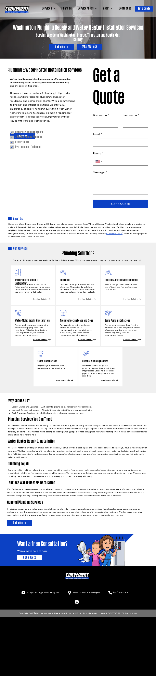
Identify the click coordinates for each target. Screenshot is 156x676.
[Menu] (78, 589)
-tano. (134, 613)
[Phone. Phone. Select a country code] (99, 161)
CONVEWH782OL (114, 233)
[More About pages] (112, 8)
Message (100, 172)
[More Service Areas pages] (96, 8)
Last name (131, 115)
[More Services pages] (54, 8)
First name (101, 115)
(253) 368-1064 (120, 592)
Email (97, 134)
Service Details (40, 299)
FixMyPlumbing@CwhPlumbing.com (43, 592)
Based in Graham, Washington (86, 592)
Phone (98, 153)
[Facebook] (77, 602)
